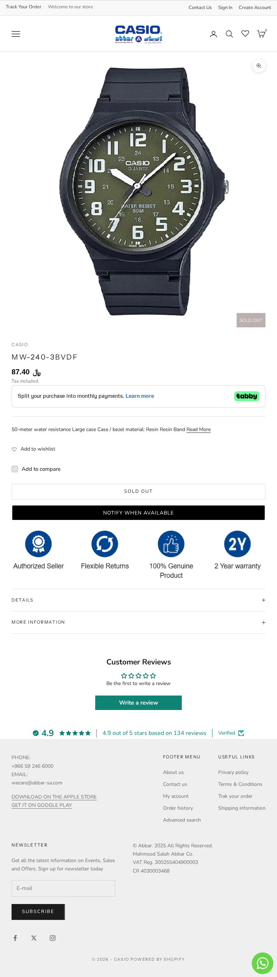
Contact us (175, 784)
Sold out (138, 491)
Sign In (225, 7)
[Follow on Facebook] (15, 938)
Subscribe (38, 911)
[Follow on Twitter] (34, 938)
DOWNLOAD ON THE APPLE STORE (54, 796)
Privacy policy (233, 772)
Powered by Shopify (158, 959)
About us (173, 772)
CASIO (20, 344)
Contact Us (200, 7)
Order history (178, 808)
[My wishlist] (245, 33)
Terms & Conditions (240, 784)
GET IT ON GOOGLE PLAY (42, 805)
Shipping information (241, 808)
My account (176, 796)
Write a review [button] (138, 703)
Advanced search (182, 820)
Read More (198, 429)
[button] (138, 513)
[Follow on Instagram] (52, 938)
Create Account (255, 7)
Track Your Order (23, 7)
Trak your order (235, 796)
